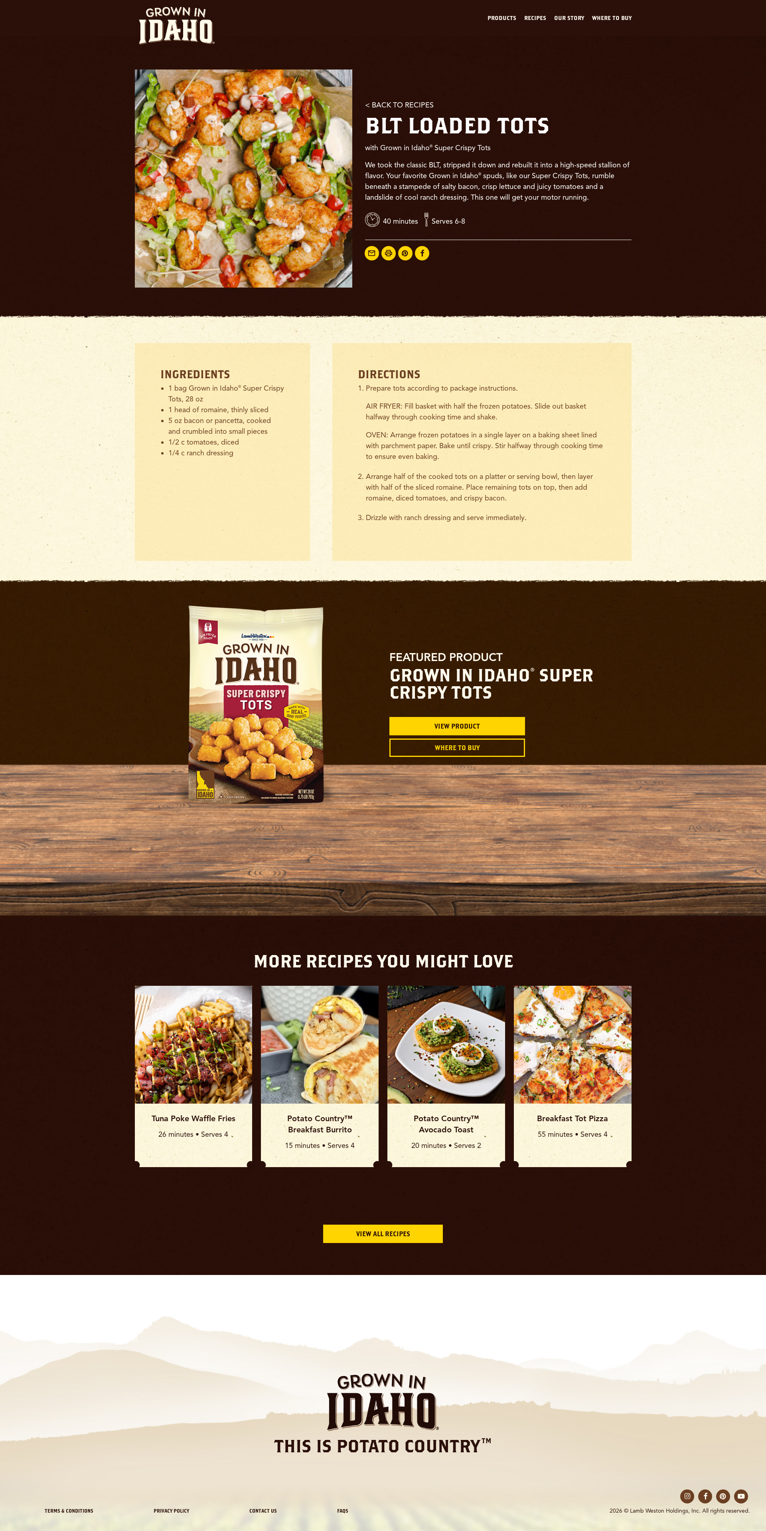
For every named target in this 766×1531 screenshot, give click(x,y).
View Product (457, 726)
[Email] (372, 253)
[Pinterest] (405, 253)
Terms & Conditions (69, 1510)
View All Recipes (383, 1233)
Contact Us (263, 1510)
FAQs (342, 1510)
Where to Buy (457, 747)
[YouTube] (741, 1496)
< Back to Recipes (399, 105)
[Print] (388, 253)
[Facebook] (422, 253)
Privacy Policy (171, 1510)
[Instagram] (687, 1496)
